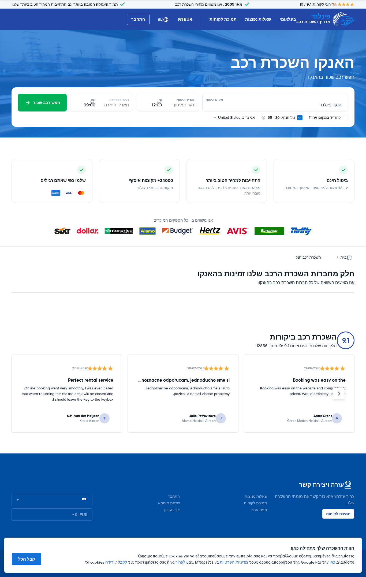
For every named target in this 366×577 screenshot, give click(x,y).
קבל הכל (26, 559)
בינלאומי (288, 19)
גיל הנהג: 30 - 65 (281, 117)
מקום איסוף (214, 99)
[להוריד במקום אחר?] (345, 117)
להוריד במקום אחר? (325, 117)
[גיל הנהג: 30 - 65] (299, 117)
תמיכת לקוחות (223, 19)
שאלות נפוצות (258, 19)
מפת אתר (259, 510)
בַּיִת (343, 257)
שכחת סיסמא (169, 503)
